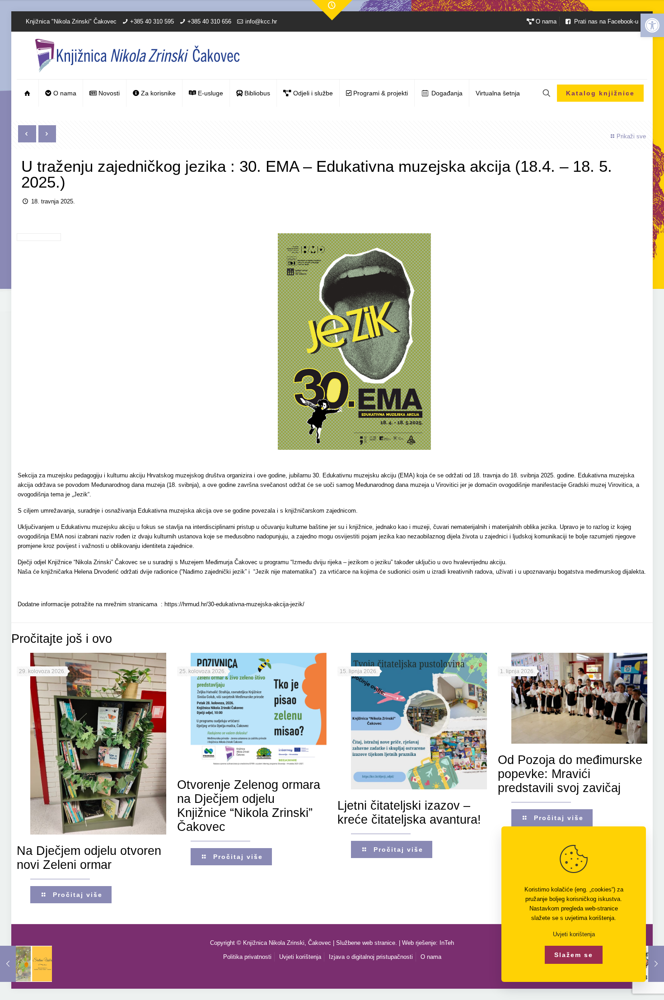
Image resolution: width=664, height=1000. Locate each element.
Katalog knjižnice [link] (600, 93)
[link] (652, 25)
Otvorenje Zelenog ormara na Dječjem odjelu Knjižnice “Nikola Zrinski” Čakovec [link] (248, 806)
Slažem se (573, 954)
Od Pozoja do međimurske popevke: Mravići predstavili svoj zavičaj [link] (570, 774)
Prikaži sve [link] (631, 136)
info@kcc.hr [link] (261, 21)
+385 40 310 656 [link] (209, 21)
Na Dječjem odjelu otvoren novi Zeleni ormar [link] (89, 858)
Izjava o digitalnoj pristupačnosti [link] (371, 956)
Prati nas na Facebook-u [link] (605, 21)
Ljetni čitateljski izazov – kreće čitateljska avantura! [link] (409, 812)
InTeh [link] (447, 942)
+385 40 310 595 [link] (152, 21)
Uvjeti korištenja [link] (300, 956)
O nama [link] (545, 21)
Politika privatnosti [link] (247, 956)
